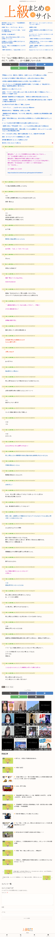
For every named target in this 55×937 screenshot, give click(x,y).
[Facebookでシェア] (27, 64)
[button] (36, 68)
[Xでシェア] (10, 64)
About (27, 932)
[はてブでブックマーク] (44, 64)
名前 (3, 907)
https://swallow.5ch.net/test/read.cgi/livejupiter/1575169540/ (25, 172)
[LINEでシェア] (18, 68)
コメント (5, 892)
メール (3, 912)
